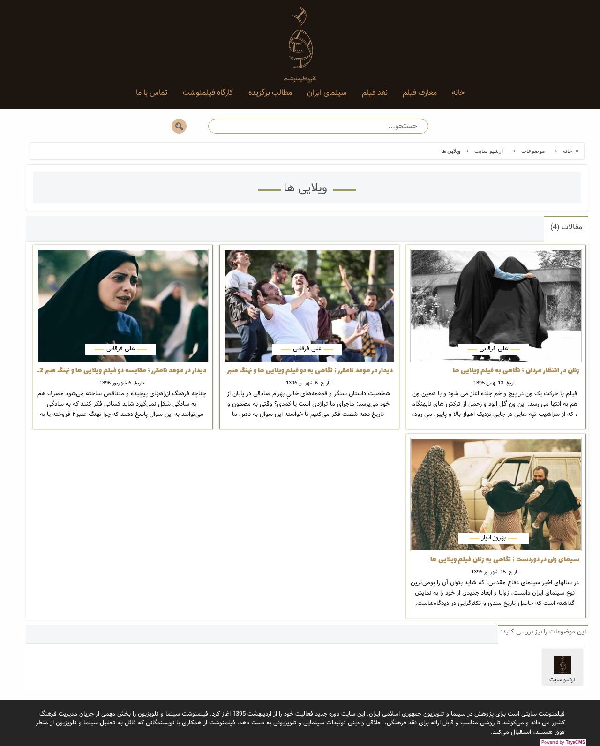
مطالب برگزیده (270, 92)
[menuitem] (458, 93)
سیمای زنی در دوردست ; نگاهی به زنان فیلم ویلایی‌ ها (504, 560)
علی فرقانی (494, 349)
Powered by (563, 742)
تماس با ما (152, 92)
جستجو (179, 126)
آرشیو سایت (488, 151)
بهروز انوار (493, 538)
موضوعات (533, 151)
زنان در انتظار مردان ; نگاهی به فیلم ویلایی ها (516, 371)
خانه (458, 92)
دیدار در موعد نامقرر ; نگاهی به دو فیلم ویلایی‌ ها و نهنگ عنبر (310, 371)
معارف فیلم (420, 92)
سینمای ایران (327, 92)
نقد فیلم (375, 92)
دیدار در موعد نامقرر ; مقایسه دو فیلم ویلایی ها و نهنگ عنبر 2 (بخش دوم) (121, 371)
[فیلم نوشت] (300, 37)
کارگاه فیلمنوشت (208, 92)
